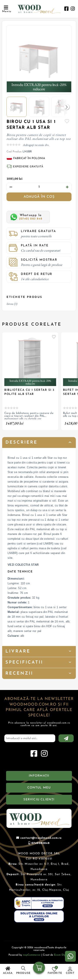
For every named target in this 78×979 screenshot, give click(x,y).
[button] (66, 107)
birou (9, 304)
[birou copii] (39, 58)
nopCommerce (32, 955)
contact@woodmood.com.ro (41, 838)
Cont (70, 973)
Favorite (67, 121)
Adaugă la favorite (54, 336)
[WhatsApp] (70, 956)
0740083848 (40, 843)
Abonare (66, 738)
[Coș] (39, 968)
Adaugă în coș (39, 197)
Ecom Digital (62, 955)
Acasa (8, 973)
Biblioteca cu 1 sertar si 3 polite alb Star (29, 392)
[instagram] (73, 9)
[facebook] (66, 9)
